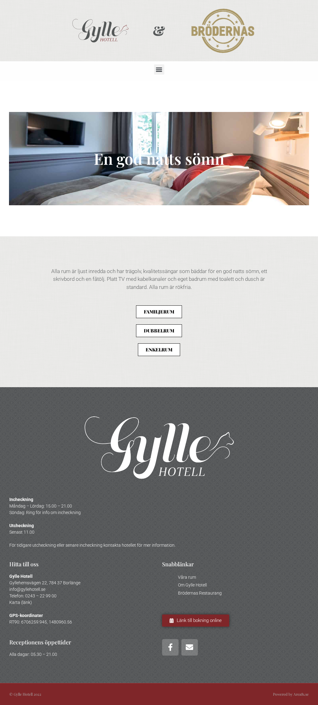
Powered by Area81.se (291, 694)
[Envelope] (189, 647)
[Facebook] (170, 647)
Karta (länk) (20, 602)
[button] (159, 69)
